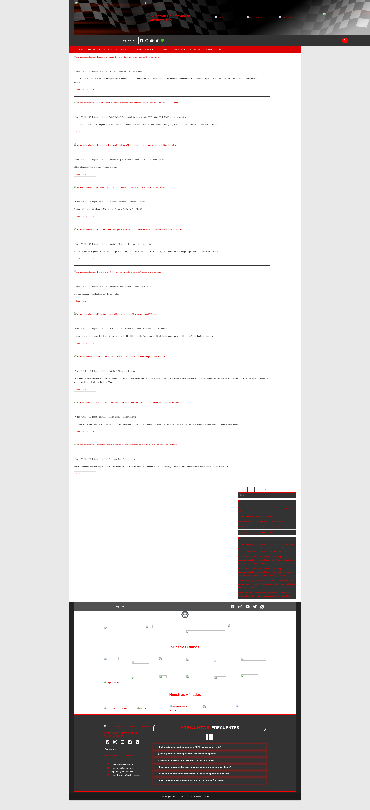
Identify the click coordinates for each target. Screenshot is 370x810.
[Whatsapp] (162, 40)
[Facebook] (141, 40)
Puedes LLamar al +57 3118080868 (118, 756)
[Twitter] (157, 40)
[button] (209, 747)
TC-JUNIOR (164, 117)
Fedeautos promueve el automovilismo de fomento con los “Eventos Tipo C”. (133, 64)
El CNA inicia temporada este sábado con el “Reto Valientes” (262, 527)
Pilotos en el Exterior (142, 159)
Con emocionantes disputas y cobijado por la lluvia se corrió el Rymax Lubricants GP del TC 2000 (150, 110)
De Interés (113, 71)
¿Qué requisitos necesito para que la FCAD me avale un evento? (190, 747)
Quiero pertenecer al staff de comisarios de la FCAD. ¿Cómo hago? (191, 780)
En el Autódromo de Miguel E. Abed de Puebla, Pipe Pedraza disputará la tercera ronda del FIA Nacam (155, 237)
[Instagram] (147, 40)
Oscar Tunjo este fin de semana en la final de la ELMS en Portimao (264, 596)
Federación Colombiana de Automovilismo (169, 17)
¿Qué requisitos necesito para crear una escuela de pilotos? (188, 753)
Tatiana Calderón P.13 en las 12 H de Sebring (255, 516)
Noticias (122, 71)
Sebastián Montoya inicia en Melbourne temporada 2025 (260, 532)
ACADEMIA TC (116, 117)
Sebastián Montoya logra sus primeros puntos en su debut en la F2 (264, 522)
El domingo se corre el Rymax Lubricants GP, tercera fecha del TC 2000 (130, 321)
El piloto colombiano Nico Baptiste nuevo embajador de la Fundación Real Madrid (138, 194)
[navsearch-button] (345, 40)
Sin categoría (158, 159)
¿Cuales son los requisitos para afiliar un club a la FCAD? (186, 760)
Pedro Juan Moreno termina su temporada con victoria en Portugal (264, 592)
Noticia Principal (132, 117)
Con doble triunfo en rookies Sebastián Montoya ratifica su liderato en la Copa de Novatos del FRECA (154, 409)
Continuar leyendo (86, 88)
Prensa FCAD (80, 71)
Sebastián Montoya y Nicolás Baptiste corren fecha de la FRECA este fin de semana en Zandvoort (150, 452)
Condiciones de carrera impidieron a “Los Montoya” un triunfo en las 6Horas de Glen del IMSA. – (151, 152)
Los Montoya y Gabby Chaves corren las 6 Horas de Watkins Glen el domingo (135, 279)
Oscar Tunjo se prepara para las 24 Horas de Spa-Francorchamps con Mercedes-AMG (141, 363)
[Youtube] (152, 40)
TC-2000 (153, 117)
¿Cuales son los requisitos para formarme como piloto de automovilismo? (194, 767)
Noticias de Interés (135, 71)
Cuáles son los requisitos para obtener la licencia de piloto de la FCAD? (193, 773)
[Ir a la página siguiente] (265, 489)
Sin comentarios (179, 117)
